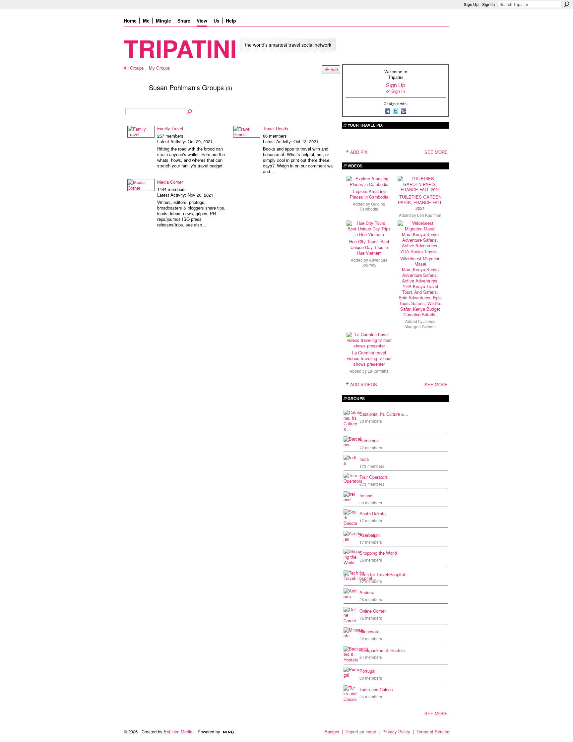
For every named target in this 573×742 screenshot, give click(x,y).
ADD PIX (359, 152)
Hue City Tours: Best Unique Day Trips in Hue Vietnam (369, 247)
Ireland (365, 495)
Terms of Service (432, 731)
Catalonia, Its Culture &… (384, 414)
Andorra (366, 592)
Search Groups (190, 112)
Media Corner (170, 182)
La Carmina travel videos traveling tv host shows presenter (369, 358)
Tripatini (180, 48)
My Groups (159, 68)
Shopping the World (378, 553)
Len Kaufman (429, 215)
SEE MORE (436, 152)
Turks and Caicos (376, 689)
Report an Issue (361, 731)
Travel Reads (275, 128)
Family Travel (170, 128)
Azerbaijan (369, 535)
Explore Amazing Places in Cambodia (369, 194)
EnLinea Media (178, 731)
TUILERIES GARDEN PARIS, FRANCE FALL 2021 (420, 202)
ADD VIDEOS (363, 384)
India (364, 459)
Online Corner (372, 611)
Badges (332, 731)
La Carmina (378, 371)
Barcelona (369, 440)
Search (566, 4)
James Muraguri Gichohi (420, 324)
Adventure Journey (375, 262)
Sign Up (471, 4)
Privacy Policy (396, 731)
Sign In (488, 4)
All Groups (134, 68)
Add (334, 69)
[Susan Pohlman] (134, 101)
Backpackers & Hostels (382, 650)
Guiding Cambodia (372, 206)
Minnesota (369, 631)
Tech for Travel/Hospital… (384, 574)
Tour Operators (373, 477)
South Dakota (372, 513)
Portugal (367, 671)
